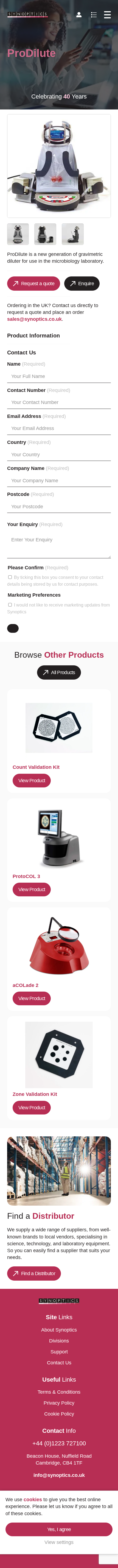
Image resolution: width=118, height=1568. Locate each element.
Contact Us (59, 1362)
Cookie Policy (59, 1414)
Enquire (86, 283)
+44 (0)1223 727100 (59, 1443)
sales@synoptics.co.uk (34, 319)
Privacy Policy (59, 1403)
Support (59, 1352)
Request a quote (37, 283)
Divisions (59, 1341)
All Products (63, 672)
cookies (33, 1499)
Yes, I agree (59, 1529)
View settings (59, 1542)
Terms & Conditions (59, 1392)
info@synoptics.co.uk (59, 1475)
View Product (31, 780)
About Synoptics (59, 1330)
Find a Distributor (38, 1273)
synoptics (28, 15)
